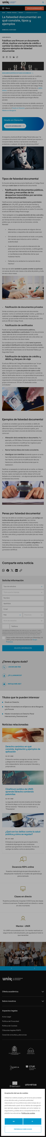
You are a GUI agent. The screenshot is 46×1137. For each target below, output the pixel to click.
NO (14, 1121)
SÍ (32, 1121)
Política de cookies (28, 1113)
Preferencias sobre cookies (23, 1129)
